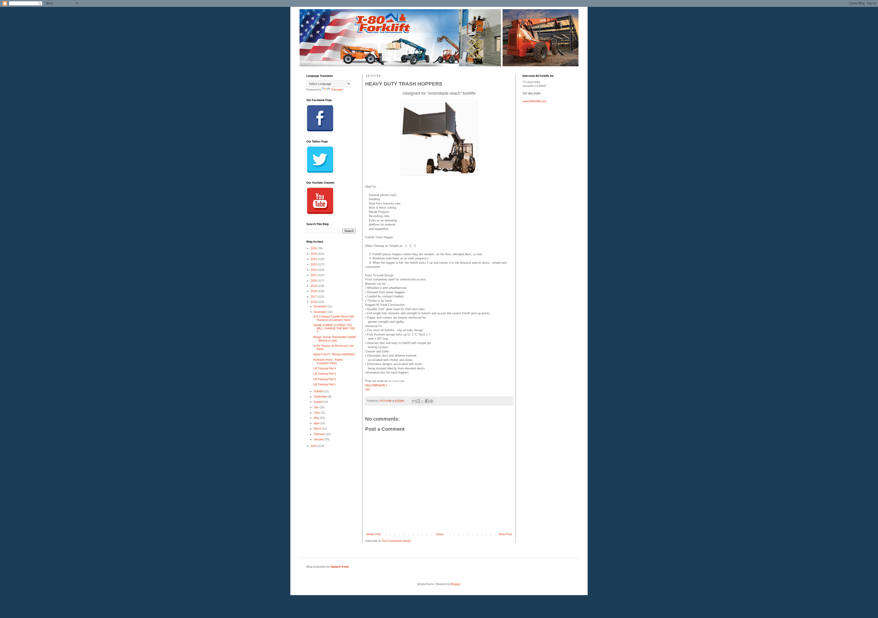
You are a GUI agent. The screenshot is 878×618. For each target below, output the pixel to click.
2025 (314, 253)
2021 (314, 275)
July (316, 407)
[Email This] (414, 401)
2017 (314, 296)
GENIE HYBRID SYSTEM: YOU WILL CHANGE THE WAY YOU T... (334, 328)
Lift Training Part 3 (324, 373)
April (317, 423)
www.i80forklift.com (534, 101)
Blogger (455, 584)
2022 (314, 269)
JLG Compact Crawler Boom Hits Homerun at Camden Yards (333, 318)
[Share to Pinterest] (431, 401)
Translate (337, 89)
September (321, 396)
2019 (314, 286)
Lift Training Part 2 (324, 379)
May (317, 417)
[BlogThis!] (418, 401)
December (320, 306)
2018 (314, 291)
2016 (314, 302)
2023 (314, 264)
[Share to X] (422, 401)
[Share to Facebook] (427, 401)
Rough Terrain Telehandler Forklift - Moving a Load (334, 339)
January (319, 439)
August (318, 401)
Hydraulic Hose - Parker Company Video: (328, 361)
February (320, 434)
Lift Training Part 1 (324, 384)
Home (440, 534)
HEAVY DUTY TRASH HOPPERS (334, 354)
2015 (314, 446)
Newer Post (373, 534)
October (319, 391)
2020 (314, 280)
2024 (314, 259)
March (318, 428)
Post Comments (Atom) (396, 541)
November (320, 312)
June (317, 412)
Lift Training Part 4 (324, 368)
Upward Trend (339, 566)
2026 (314, 248)
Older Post (505, 534)
